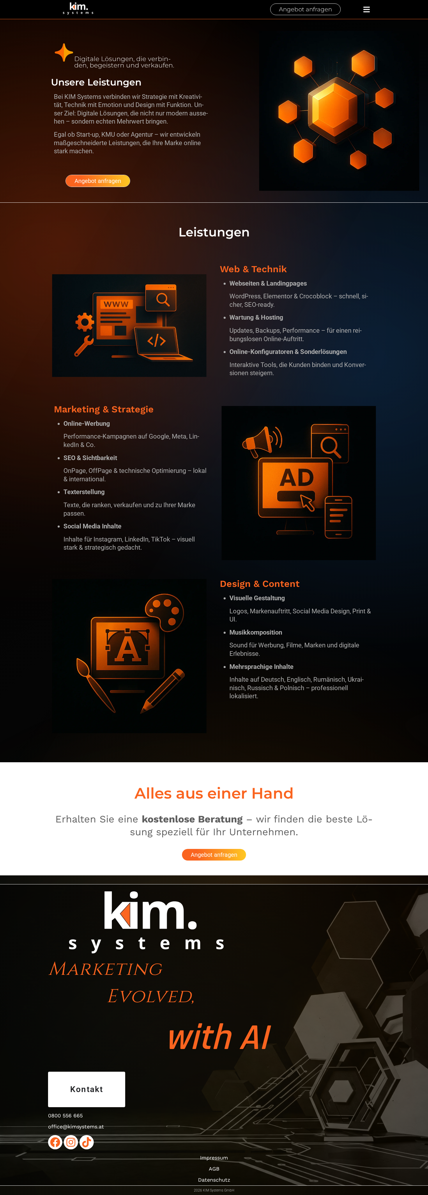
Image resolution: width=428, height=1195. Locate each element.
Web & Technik (253, 269)
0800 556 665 (65, 1115)
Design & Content (260, 583)
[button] (367, 9)
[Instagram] (71, 1142)
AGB (214, 1169)
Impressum (214, 1158)
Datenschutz (214, 1180)
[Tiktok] (86, 1142)
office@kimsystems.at (76, 1126)
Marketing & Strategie (104, 409)
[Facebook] (55, 1142)
